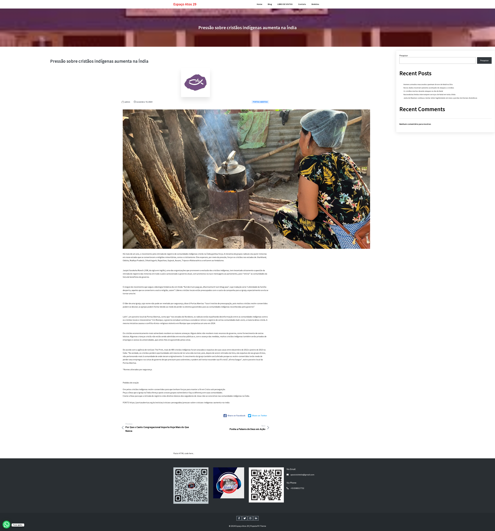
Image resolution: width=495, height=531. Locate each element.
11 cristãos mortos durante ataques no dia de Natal (423, 91)
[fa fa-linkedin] (256, 518)
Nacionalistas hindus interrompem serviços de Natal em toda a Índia (429, 94)
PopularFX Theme (258, 526)
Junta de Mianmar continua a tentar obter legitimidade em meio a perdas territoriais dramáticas (440, 98)
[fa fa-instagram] (250, 518)
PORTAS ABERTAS (260, 102)
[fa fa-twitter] (244, 518)
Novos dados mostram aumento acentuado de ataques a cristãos (428, 88)
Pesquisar (403, 55)
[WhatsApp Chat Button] (6, 524)
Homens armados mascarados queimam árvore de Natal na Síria (428, 84)
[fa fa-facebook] (239, 518)
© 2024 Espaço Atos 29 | (239, 526)
